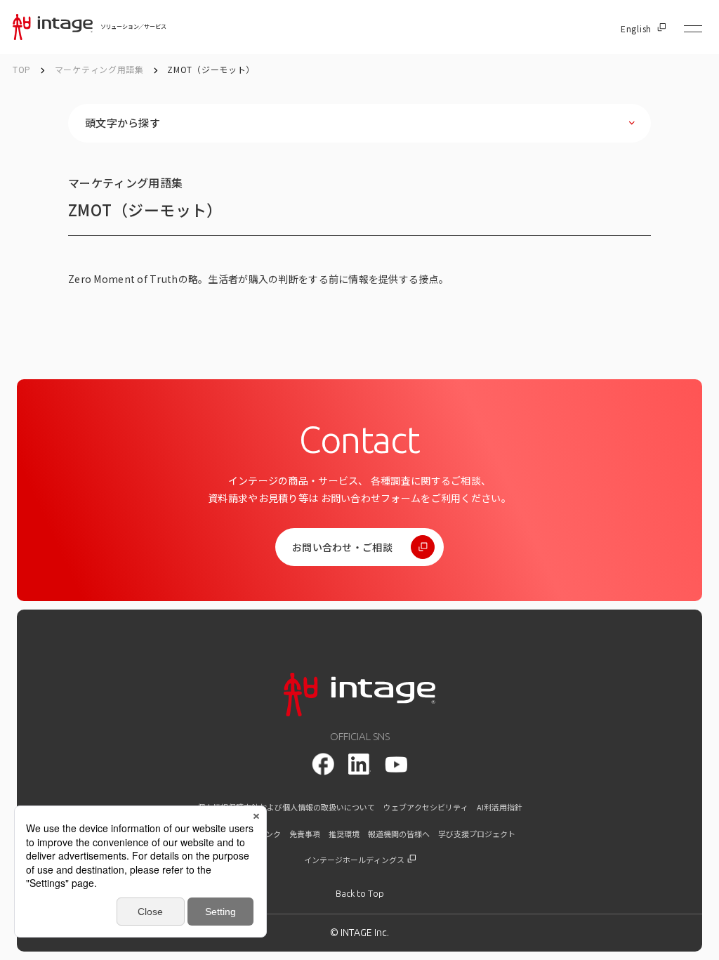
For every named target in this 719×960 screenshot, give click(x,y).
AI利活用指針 (499, 807)
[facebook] (323, 764)
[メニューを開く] (693, 29)
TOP (22, 69)
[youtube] (396, 764)
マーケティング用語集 (101, 69)
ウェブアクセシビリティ (425, 807)
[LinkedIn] (359, 764)
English (636, 28)
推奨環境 (344, 834)
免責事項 (304, 834)
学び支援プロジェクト (476, 834)
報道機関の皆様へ (399, 834)
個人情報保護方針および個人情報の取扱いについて (286, 807)
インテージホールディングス (355, 860)
